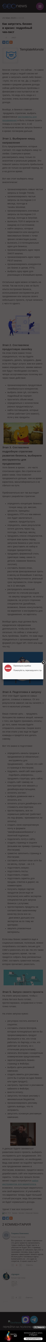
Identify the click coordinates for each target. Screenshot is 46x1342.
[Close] (43, 662)
